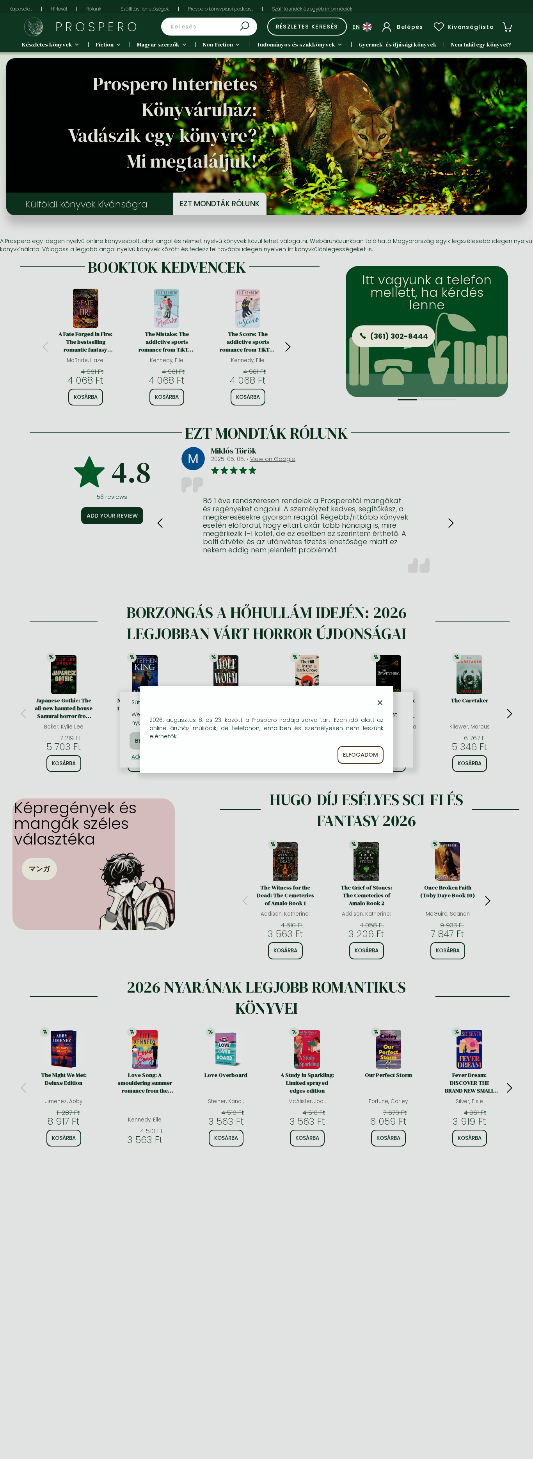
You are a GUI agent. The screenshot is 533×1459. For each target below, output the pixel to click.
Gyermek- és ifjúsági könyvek (398, 44)
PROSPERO (97, 27)
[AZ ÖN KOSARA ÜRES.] (507, 27)
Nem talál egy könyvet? (481, 44)
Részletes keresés (307, 26)
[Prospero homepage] (33, 27)
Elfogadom (360, 755)
